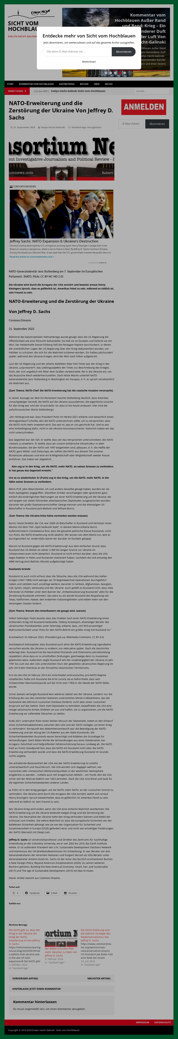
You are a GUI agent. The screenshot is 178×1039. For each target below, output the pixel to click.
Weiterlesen (89, 61)
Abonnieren (123, 52)
